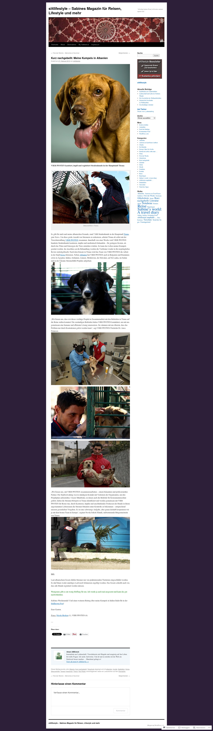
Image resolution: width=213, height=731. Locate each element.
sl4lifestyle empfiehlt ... (147, 217)
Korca (62, 254)
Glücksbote (142, 158)
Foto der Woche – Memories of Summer (65, 53)
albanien (109, 669)
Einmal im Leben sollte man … (148, 151)
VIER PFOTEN (71, 240)
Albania (72, 669)
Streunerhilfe (55, 671)
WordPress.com (144, 134)
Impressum (95, 44)
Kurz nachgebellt (81, 669)
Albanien (83, 254)
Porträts (141, 171)
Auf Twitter (141, 109)
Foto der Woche (144, 156)
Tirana (126, 234)
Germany (158, 196)
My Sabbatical (84, 44)
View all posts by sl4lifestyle (77, 661)
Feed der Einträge (144, 129)
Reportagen (142, 176)
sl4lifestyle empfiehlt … (146, 180)
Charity (141, 145)
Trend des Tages (144, 187)
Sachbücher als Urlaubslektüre (148, 91)
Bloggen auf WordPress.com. (155, 725)
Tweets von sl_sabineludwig (145, 111)
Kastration (121, 669)
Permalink (122, 671)
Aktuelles (142, 140)
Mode (141, 165)
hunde (115, 669)
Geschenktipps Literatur (146, 105)
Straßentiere (142, 182)
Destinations (71, 44)
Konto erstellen (143, 125)
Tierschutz (90, 669)
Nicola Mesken (62, 615)
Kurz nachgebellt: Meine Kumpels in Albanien (79, 58)
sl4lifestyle (76, 61)
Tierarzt (62, 671)
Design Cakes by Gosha (146, 149)
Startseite (54, 44)
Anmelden (142, 127)
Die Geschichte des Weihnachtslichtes (150, 98)
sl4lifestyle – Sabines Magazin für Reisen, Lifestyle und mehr (85, 10)
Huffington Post (57, 603)
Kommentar (120, 711)
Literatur (141, 162)
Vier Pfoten (82, 671)
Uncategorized (145, 222)
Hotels (152, 198)
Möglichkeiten (124, 53)
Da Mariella (142, 147)
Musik (141, 167)
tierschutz (69, 671)
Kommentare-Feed (144, 131)
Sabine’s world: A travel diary (148, 178)
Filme (141, 154)
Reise (140, 174)
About (63, 44)
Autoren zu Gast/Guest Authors (148, 142)
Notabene (142, 169)
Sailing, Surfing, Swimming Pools (148, 215)
